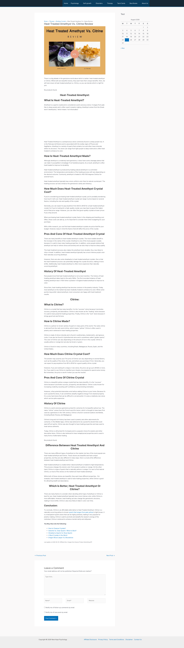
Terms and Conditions (116, 639)
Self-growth (87, 3)
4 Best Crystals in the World (57, 535)
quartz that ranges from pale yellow (81, 512)
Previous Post (40, 555)
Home (66, 3)
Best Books (133, 3)
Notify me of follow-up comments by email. (60, 607)
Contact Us (138, 639)
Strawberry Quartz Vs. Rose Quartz (60, 533)
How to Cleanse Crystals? (57, 528)
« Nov (123, 48)
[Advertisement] (74, 126)
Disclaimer (129, 639)
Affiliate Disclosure (90, 639)
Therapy (110, 3)
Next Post (110, 555)
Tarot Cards (121, 3)
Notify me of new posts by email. (57, 612)
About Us (145, 3)
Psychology (75, 3)
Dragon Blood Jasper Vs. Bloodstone (60, 537)
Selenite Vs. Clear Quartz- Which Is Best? (62, 531)
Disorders (99, 3)
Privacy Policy (103, 639)
